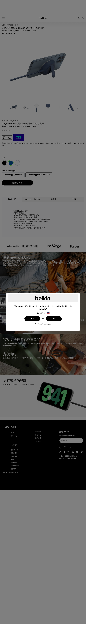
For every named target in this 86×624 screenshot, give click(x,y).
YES (32, 319)
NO (54, 319)
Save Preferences (44, 324)
